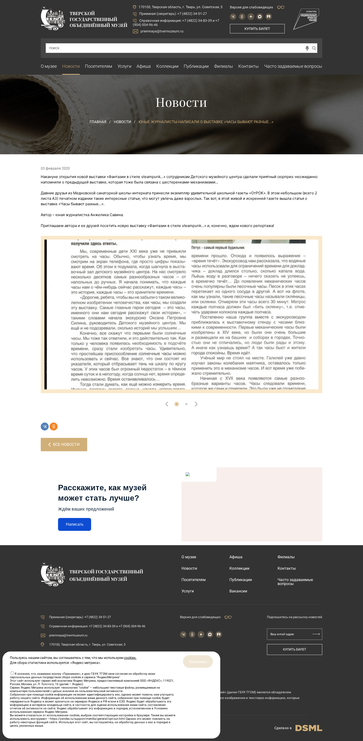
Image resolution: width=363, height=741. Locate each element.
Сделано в (283, 728)
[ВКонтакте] (45, 426)
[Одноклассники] (54, 426)
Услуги (124, 66)
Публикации (196, 66)
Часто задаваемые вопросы (293, 66)
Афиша (144, 66)
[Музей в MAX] (260, 16)
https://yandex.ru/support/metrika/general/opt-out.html (87, 718)
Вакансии (238, 591)
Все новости (66, 444)
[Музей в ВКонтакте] (233, 16)
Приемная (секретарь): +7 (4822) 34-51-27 (173, 14)
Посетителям (98, 66)
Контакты (248, 66)
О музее (49, 66)
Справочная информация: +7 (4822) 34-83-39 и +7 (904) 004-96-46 (97, 626)
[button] (177, 404)
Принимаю (198, 662)
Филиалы (223, 66)
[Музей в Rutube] (268, 16)
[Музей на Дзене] (251, 16)
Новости (71, 66)
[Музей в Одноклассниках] (242, 16)
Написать (74, 524)
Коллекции (167, 66)
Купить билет (257, 29)
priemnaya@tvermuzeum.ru (162, 31)
